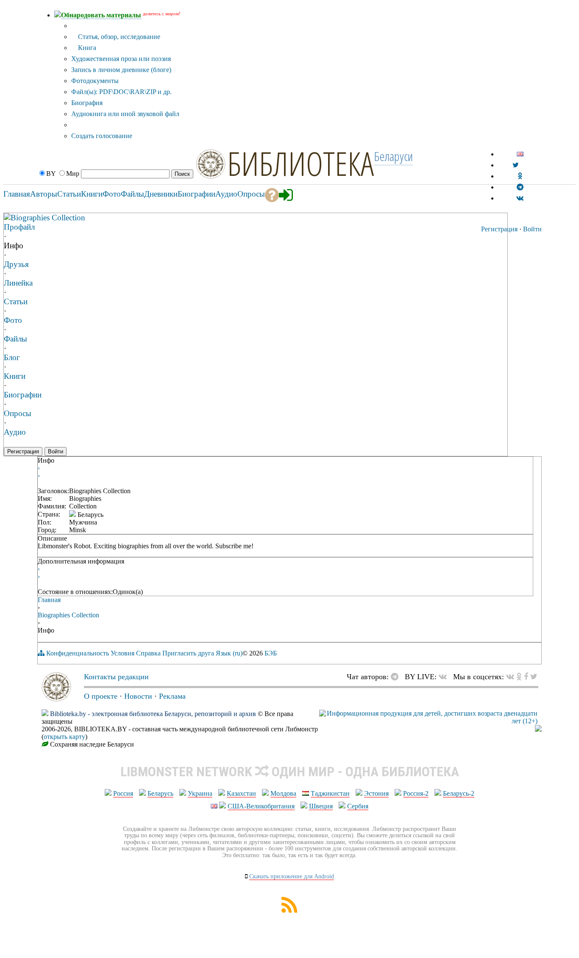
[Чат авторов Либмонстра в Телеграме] (520, 187)
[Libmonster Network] (428, 721)
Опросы (17, 413)
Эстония (376, 793)
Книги (14, 376)
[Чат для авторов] (397, 676)
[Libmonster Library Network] (538, 729)
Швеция (321, 806)
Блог (12, 357)
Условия (122, 653)
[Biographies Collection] (7, 217)
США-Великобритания (261, 806)
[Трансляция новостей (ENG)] (515, 165)
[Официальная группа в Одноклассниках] (520, 176)
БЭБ (270, 653)
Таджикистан (330, 793)
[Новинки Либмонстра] (519, 676)
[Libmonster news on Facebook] (526, 676)
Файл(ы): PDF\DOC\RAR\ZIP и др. (121, 91)
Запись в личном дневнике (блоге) (121, 69)
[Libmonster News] (533, 676)
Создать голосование (101, 135)
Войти (532, 229)
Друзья (16, 264)
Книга (86, 47)
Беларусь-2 (458, 793)
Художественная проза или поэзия (121, 58)
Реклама (172, 696)
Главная (49, 599)
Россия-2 (416, 793)
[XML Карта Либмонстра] (289, 910)
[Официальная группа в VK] (519, 198)
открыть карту (64, 736)
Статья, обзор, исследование (118, 36)
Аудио (15, 432)
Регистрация (499, 229)
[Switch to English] (520, 154)
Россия (123, 793)
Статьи (16, 301)
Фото (13, 320)
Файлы (15, 338)
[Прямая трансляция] (445, 676)
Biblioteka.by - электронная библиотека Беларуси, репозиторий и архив (153, 713)
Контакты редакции (116, 676)
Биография (87, 102)
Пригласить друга (188, 653)
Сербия (357, 806)
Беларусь (160, 793)
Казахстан (241, 793)
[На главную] (56, 699)
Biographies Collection (48, 217)
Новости (138, 696)
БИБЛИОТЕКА (300, 163)
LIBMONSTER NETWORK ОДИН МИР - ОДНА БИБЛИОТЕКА (289, 772)
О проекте (100, 696)
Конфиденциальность (77, 653)
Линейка (18, 282)
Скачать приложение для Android (291, 876)
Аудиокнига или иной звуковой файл (125, 113)
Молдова (283, 793)
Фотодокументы (95, 80)
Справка (148, 653)
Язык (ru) (229, 653)
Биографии (23, 394)
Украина (200, 793)
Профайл (19, 226)
